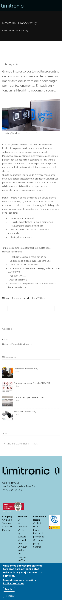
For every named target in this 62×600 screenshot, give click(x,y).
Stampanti (7, 526)
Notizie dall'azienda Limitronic (17, 344)
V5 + (20, 520)
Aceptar (9, 589)
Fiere (5, 339)
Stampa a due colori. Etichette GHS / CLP (32, 383)
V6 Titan (22, 560)
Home (4, 31)
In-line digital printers (16, 444)
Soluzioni (6, 523)
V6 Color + (23, 547)
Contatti (37, 523)
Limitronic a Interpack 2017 (26, 369)
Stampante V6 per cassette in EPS (29, 397)
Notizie (36, 520)
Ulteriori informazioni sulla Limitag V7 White (23, 298)
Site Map (37, 547)
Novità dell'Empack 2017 (25, 412)
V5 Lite (21, 530)
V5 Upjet (22, 540)
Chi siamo (7, 520)
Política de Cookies (13, 583)
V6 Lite (21, 550)
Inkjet (35, 444)
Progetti (6, 530)
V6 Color (22, 543)
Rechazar (9, 596)
